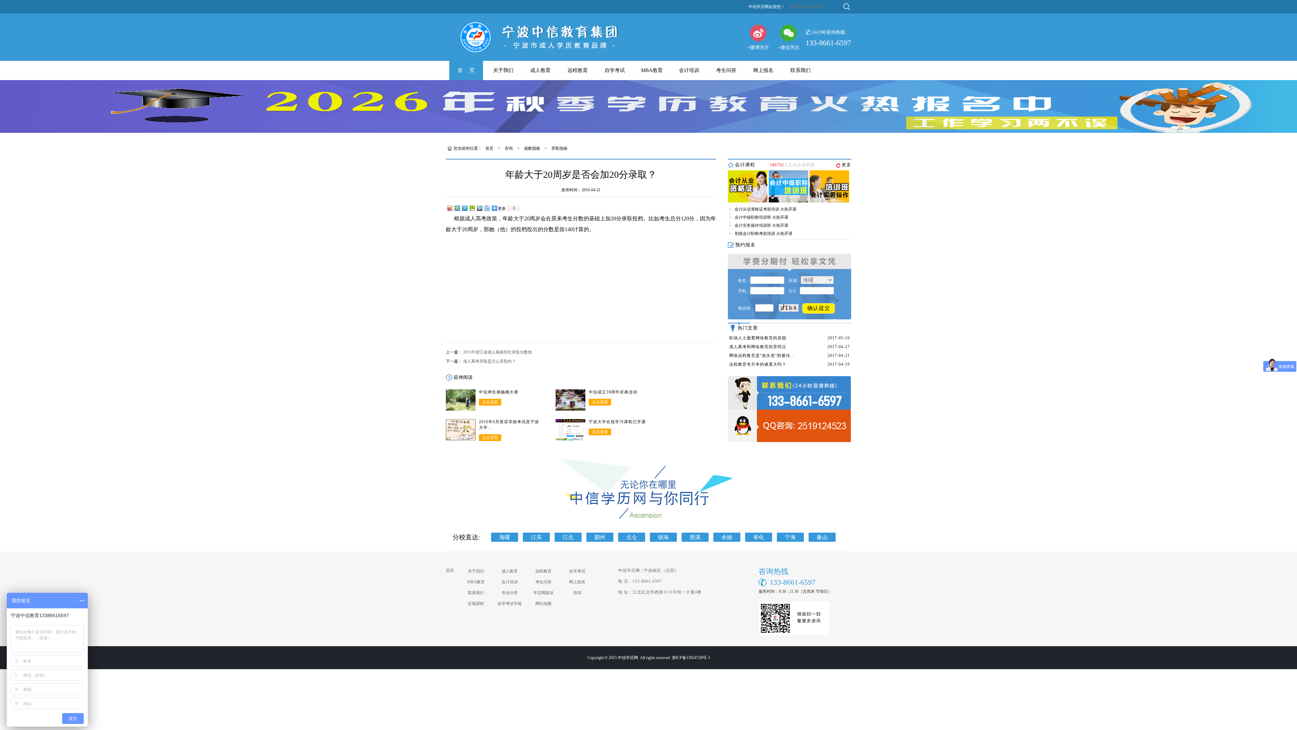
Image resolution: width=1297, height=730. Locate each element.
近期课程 (476, 603)
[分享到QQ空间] (457, 208)
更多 (846, 164)
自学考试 (615, 70)
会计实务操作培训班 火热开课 (761, 225)
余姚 (726, 537)
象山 (822, 537)
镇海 (663, 537)
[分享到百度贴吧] (486, 208)
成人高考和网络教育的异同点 (757, 346)
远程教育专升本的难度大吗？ (757, 364)
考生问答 (726, 70)
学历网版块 (543, 592)
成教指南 (532, 148)
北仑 (631, 537)
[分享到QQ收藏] (479, 208)
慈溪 (695, 537)
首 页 (466, 70)
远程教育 (577, 70)
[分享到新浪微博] (449, 208)
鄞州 (599, 537)
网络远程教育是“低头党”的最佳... (761, 355)
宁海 (790, 537)
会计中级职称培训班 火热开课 (761, 217)
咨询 (509, 148)
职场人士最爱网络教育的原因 (757, 338)
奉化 (758, 537)
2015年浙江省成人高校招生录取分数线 (497, 352)
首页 (489, 148)
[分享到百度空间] (472, 208)
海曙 (504, 537)
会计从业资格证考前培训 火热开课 (765, 209)
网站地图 (543, 603)
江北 (568, 537)
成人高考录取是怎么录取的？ (489, 361)
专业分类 (510, 592)
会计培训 (689, 70)
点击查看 (490, 402)
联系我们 (800, 70)
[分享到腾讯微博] (464, 208)
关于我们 (503, 70)
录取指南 (559, 148)
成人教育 (540, 70)
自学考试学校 (510, 603)
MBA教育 (652, 70)
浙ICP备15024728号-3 (691, 657)
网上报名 (763, 70)
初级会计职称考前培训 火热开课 (763, 233)
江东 (536, 537)
